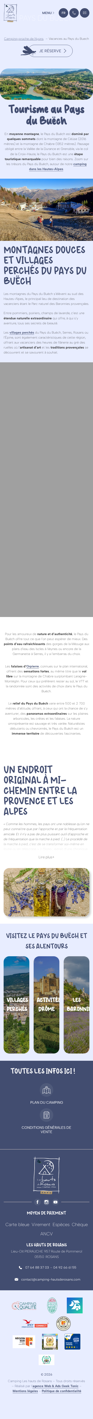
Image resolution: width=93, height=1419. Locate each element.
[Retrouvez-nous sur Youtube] (55, 1202)
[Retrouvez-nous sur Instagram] (46, 1202)
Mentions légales (25, 1391)
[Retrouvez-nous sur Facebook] (37, 1202)
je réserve (50, 51)
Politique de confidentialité (61, 1391)
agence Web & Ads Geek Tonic (56, 1386)
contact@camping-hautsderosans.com (84, 14)
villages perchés (21, 332)
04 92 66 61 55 (64, 1267)
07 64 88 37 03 (37, 1267)
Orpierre (32, 666)
